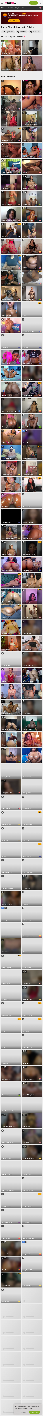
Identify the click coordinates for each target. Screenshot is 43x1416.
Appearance (9, 32)
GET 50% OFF (14, 20)
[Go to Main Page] (13, 3)
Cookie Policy (27, 1408)
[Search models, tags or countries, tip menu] (40, 8)
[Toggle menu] (2, 3)
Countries (23, 32)
